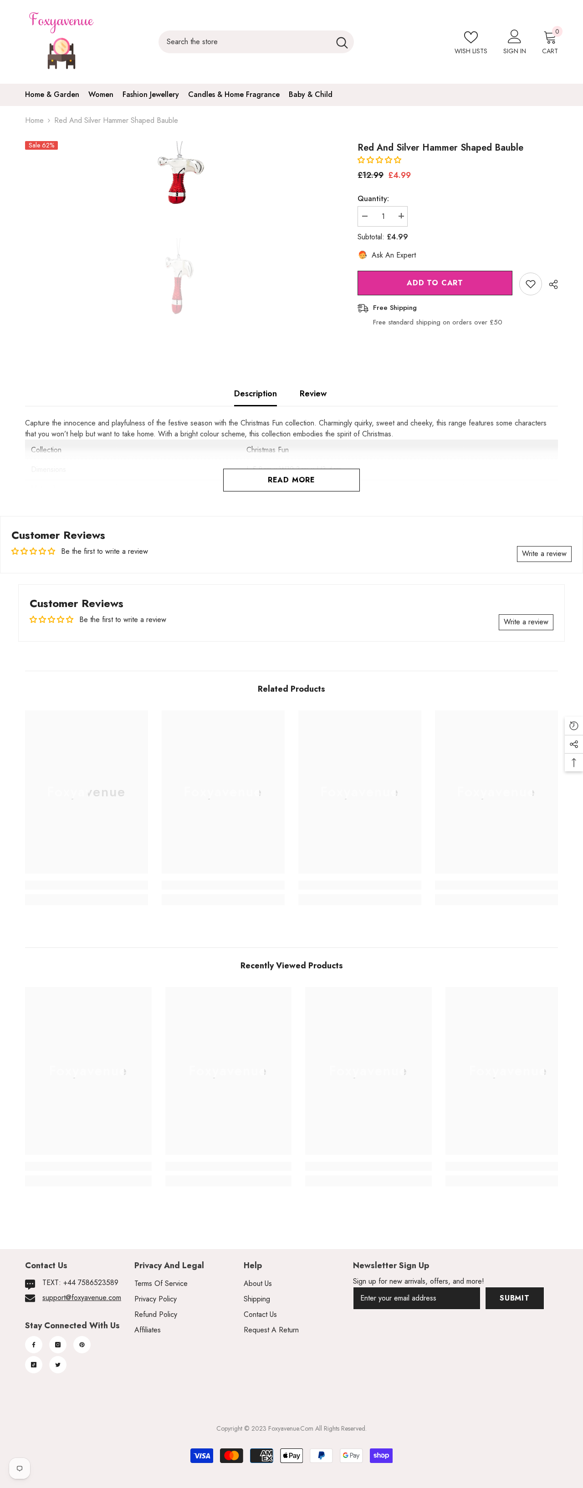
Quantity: (373, 198)
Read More (291, 480)
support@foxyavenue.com (81, 1297)
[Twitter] (57, 1364)
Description (255, 394)
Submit (515, 1298)
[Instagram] (57, 1344)
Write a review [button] (544, 553)
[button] (379, 160)
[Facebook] (33, 1344)
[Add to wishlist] (530, 284)
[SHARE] (550, 284)
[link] (86, 885)
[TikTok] (33, 1364)
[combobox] (244, 41)
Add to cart (435, 283)
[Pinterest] (82, 1344)
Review (313, 394)
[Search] (256, 41)
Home (34, 120)
